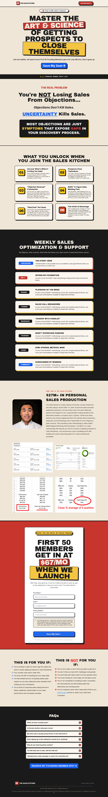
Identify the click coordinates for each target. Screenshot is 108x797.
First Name (37, 593)
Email (35, 602)
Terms (92, 783)
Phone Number (38, 610)
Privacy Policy (85, 783)
